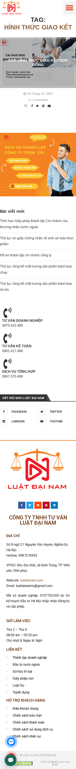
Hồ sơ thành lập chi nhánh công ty (25, 255)
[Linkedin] (54, 505)
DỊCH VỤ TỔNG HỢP (18, 371)
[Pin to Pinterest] (44, 105)
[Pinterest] (46, 505)
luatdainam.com (31, 580)
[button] (70, 8)
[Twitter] (30, 505)
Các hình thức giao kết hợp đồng (38, 62)
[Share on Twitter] (38, 105)
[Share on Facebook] (32, 105)
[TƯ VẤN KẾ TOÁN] (7, 338)
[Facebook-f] (21, 505)
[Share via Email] (50, 105)
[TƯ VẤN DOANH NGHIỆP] (7, 312)
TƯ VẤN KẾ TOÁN (16, 346)
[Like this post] (26, 105)
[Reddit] (38, 505)
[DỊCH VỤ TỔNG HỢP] (7, 363)
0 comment (40, 99)
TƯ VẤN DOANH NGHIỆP (22, 320)
